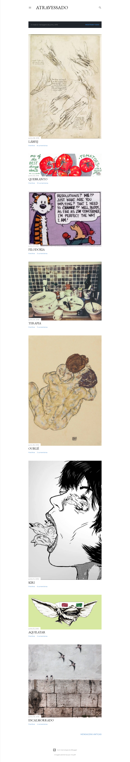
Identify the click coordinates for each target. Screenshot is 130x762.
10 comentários (42, 183)
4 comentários (42, 724)
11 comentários (42, 327)
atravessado (52, 8)
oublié (33, 448)
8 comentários (42, 145)
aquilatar (36, 632)
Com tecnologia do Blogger (67, 750)
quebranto (37, 179)
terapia (34, 323)
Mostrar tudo (92, 25)
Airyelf (73, 755)
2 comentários (42, 452)
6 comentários (42, 586)
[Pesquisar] (100, 7)
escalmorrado (41, 720)
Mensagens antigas (91, 734)
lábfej (33, 142)
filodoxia (36, 249)
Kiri (31, 582)
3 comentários (42, 253)
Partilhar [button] (31, 145)
